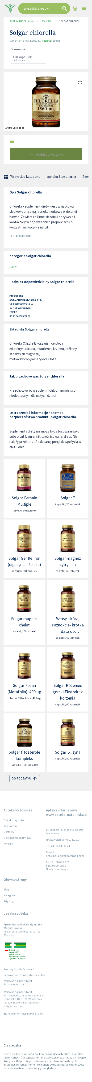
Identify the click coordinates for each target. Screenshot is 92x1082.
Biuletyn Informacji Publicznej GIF (24, 1013)
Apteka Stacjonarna (61, 177)
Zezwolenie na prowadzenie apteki (25, 975)
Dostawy (9, 832)
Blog (6, 889)
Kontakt (8, 843)
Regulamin (10, 826)
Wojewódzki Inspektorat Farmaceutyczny (18, 982)
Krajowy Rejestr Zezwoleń (19, 969)
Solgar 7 (68, 497)
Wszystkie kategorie (25, 177)
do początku (21, 778)
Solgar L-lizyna (67, 752)
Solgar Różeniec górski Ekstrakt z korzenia (68, 692)
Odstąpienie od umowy (17, 837)
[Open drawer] (84, 8)
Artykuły (9, 901)
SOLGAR (46, 21)
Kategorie (9, 895)
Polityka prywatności (16, 820)
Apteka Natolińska (21, 21)
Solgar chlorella (71, 21)
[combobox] (44, 8)
